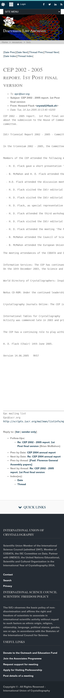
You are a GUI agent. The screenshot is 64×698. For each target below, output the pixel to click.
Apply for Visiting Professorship (22, 670)
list (18, 431)
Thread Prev (36, 52)
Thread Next (52, 52)
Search (7, 580)
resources (17, 42)
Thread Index (25, 56)
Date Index (10, 56)
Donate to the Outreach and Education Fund (30, 652)
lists (28, 42)
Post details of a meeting (18, 675)
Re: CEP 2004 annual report (44, 456)
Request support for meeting (20, 664)
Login (23, 4)
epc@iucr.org (22, 93)
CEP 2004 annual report (41, 452)
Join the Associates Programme (22, 658)
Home (5, 42)
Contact (8, 574)
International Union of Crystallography (26, 690)
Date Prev (9, 52)
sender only (29, 431)
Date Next (22, 52)
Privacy (7, 586)
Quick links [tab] (35, 507)
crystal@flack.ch (47, 105)
